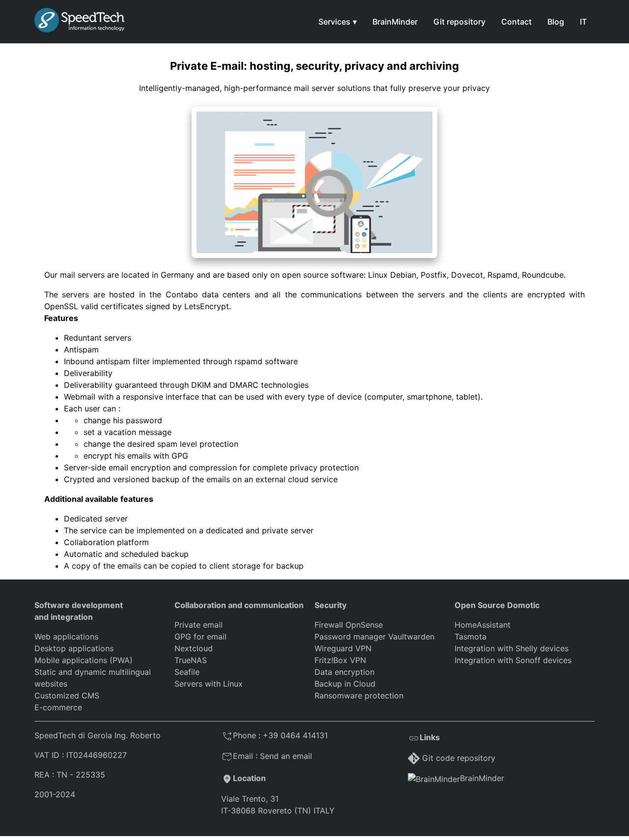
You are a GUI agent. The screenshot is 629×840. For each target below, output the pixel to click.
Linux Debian (392, 275)
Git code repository (458, 758)
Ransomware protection (358, 695)
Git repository (459, 22)
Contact (516, 22)
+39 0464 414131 (295, 735)
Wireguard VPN (343, 648)
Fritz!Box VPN (340, 660)
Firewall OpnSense (348, 625)
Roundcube (543, 275)
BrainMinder (395, 22)
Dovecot (467, 275)
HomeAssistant (483, 625)
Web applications (66, 636)
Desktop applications (74, 648)
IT (583, 22)
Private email (198, 625)
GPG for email (200, 636)
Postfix (434, 275)
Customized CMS (66, 695)
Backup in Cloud (344, 684)
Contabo (182, 294)
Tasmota (470, 636)
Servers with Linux (208, 684)
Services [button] (334, 22)
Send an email (286, 756)
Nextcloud (193, 648)
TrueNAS (190, 660)
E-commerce (58, 707)
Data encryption (344, 672)
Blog (555, 22)
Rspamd (502, 275)
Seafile (187, 672)
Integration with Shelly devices (512, 648)
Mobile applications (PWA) (83, 660)
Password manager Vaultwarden (374, 636)
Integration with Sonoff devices (513, 660)
